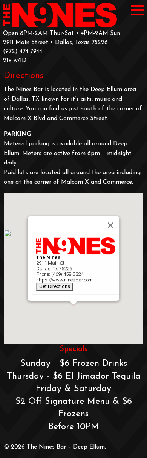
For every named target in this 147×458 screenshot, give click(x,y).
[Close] (110, 225)
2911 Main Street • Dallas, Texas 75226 (55, 43)
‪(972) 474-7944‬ (22, 52)
